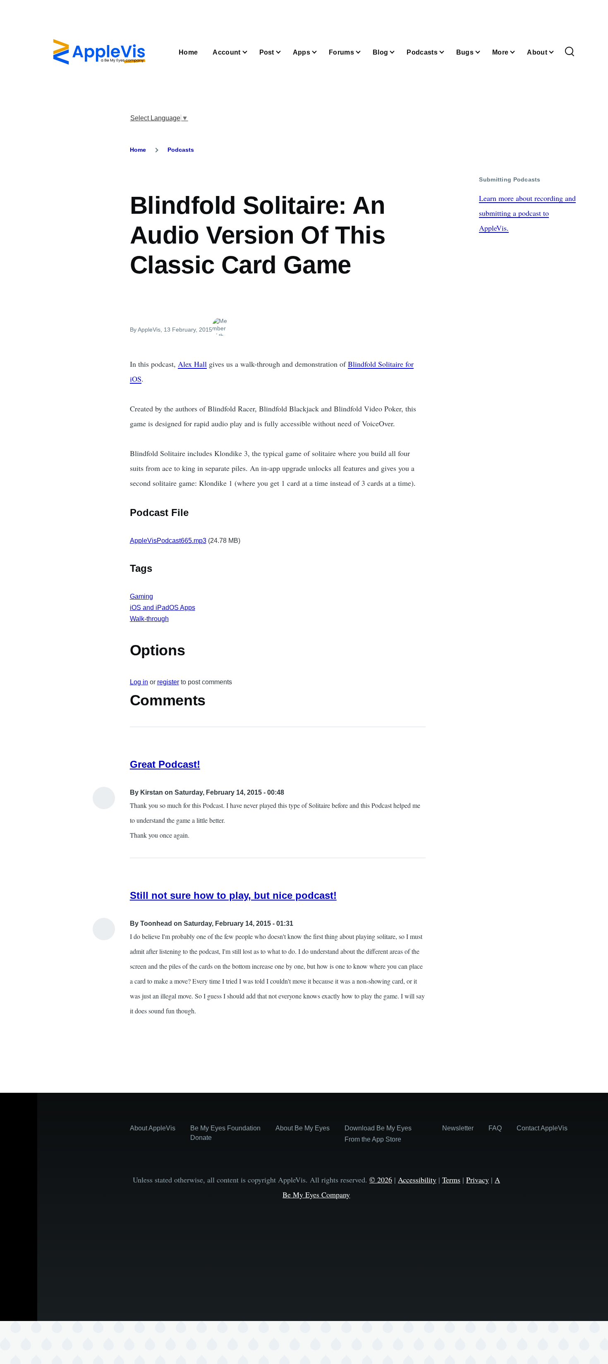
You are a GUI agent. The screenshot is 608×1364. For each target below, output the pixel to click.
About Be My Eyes (302, 1128)
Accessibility (417, 1180)
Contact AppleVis (542, 1128)
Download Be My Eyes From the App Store (378, 1134)
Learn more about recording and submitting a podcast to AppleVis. (527, 213)
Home (138, 149)
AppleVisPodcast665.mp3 (168, 540)
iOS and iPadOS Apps (162, 607)
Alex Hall (192, 364)
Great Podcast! (165, 764)
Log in (139, 682)
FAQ (495, 1128)
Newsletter (458, 1128)
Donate (201, 1137)
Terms (451, 1180)
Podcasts (181, 149)
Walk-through (149, 618)
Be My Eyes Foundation (225, 1128)
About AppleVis (152, 1128)
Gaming (141, 596)
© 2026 (380, 1180)
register (168, 682)
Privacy (477, 1180)
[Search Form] (569, 52)
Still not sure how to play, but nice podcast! (233, 895)
